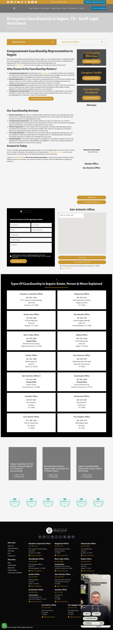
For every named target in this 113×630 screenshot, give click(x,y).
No (53, 319)
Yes (59, 319)
